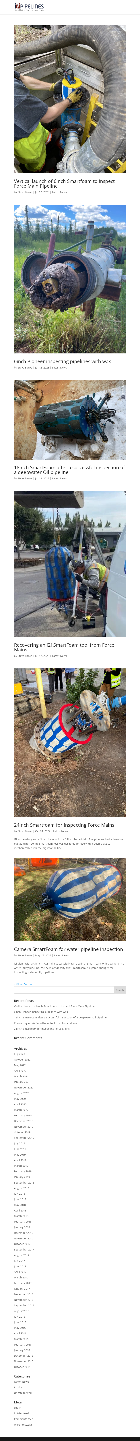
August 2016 (21, 1311)
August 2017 (21, 1255)
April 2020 (20, 1104)
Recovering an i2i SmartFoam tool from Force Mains (64, 647)
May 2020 (20, 1098)
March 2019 (21, 1165)
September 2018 (24, 1182)
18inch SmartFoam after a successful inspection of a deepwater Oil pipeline (69, 469)
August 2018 (21, 1188)
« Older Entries (23, 984)
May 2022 (20, 1065)
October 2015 (22, 1367)
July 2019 (19, 1143)
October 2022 (22, 1059)
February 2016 (23, 1344)
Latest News (59, 192)
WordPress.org (23, 1424)
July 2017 (19, 1260)
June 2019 (20, 1149)
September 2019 (24, 1137)
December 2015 (23, 1355)
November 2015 (23, 1361)
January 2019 (22, 1177)
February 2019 (23, 1171)
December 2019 (23, 1121)
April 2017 (20, 1272)
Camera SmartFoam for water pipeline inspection (68, 949)
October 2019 (22, 1132)
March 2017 (21, 1277)
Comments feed (23, 1419)
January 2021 (22, 1082)
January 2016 (22, 1350)
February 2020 (23, 1115)
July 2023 (19, 1054)
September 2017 (24, 1249)
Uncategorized (23, 1393)
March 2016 (21, 1339)
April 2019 (20, 1160)
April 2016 (20, 1333)
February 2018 (23, 1221)
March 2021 (21, 1076)
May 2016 (20, 1327)
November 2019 (23, 1126)
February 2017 (23, 1283)
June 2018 (20, 1199)
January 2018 (22, 1227)
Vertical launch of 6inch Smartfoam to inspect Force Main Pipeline (64, 183)
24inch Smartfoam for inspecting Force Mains (64, 825)
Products (19, 1387)
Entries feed (21, 1413)
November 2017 (23, 1238)
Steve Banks (25, 192)
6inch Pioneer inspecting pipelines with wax (62, 361)
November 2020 (23, 1087)
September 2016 (24, 1305)
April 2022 (20, 1070)
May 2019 (20, 1154)
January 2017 (22, 1288)
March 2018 (21, 1216)
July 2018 (19, 1193)
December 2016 (23, 1294)
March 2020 (21, 1110)
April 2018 (20, 1210)
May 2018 (20, 1205)
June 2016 (20, 1322)
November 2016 (23, 1299)
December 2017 (23, 1233)
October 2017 (22, 1244)
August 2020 (21, 1093)
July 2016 (19, 1316)
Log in (17, 1407)
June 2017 (20, 1266)
